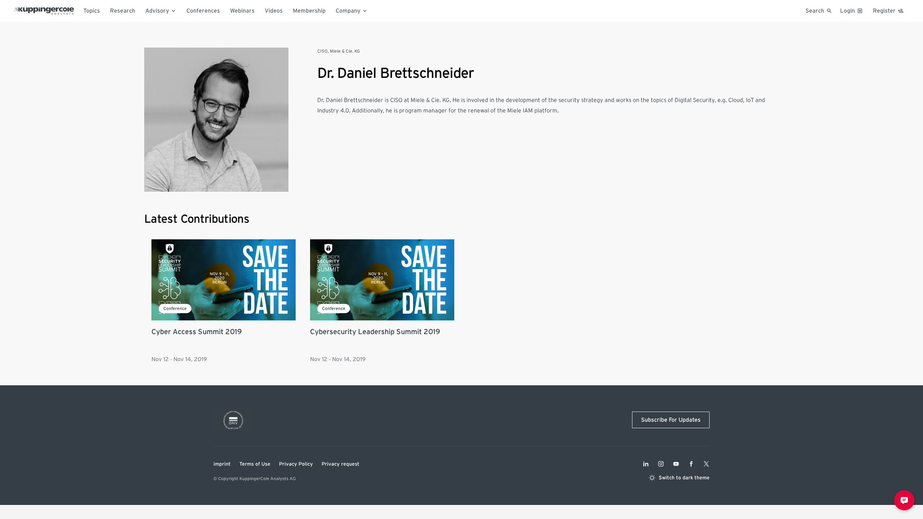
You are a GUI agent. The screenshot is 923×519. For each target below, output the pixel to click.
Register (884, 11)
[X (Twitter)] (706, 464)
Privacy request (340, 464)
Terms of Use (254, 464)
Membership (309, 11)
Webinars (242, 11)
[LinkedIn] (645, 464)
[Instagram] (661, 464)
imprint (222, 464)
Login (847, 11)
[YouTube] (676, 464)
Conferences (203, 11)
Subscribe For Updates (671, 420)
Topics (91, 11)
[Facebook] (691, 464)
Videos (274, 11)
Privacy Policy (296, 464)
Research (122, 11)
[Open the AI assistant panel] (904, 500)
